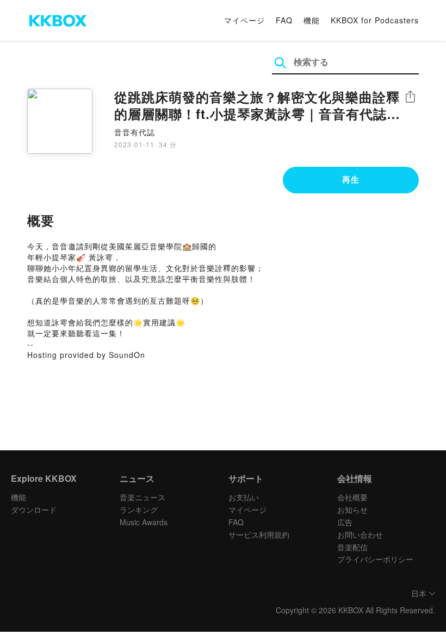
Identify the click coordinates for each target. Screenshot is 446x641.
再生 (351, 179)
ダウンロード (34, 509)
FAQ (284, 20)
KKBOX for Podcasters (375, 20)
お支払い (243, 497)
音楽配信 (352, 547)
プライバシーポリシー (375, 559)
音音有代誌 (134, 132)
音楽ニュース (142, 497)
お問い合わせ (360, 534)
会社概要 (352, 497)
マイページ (244, 20)
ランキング (139, 509)
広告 (344, 522)
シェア (410, 97)
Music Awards (144, 522)
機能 (311, 20)
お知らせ (352, 509)
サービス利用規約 (258, 534)
